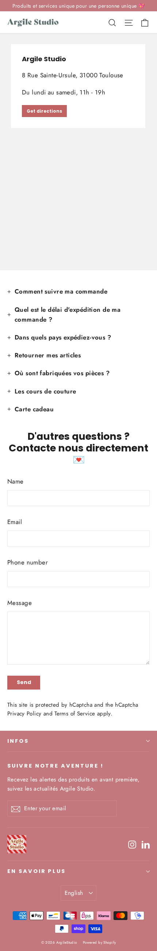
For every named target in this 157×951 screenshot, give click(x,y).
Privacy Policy (24, 714)
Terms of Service (74, 714)
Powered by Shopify (99, 942)
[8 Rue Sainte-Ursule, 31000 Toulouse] (78, 151)
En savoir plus (36, 871)
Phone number (27, 562)
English (74, 893)
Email (14, 521)
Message (19, 602)
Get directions (44, 111)
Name (15, 481)
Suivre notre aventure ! (55, 765)
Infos (18, 741)
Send (24, 682)
